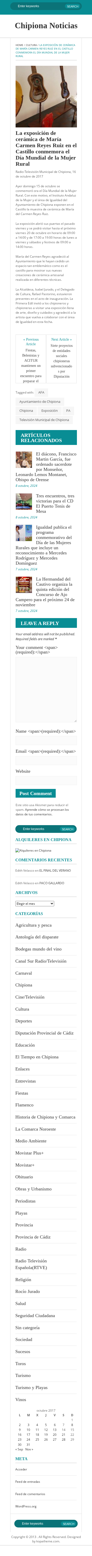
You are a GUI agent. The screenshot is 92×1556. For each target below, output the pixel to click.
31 (28, 1444)
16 (19, 1434)
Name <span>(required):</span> (46, 731)
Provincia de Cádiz (33, 1237)
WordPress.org (26, 1506)
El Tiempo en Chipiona (37, 1056)
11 (37, 1430)
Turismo (23, 1375)
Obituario (24, 1176)
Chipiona (26, 410)
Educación (25, 1045)
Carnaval (23, 973)
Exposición (49, 410)
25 (37, 1439)
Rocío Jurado (27, 1291)
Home (19, 45)
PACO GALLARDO (51, 883)
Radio (20, 1249)
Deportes (23, 1020)
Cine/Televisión (29, 997)
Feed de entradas (27, 1481)
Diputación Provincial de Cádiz (44, 1033)
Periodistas (25, 1201)
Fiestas (21, 1093)
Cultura (31, 45)
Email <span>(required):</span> (46, 751)
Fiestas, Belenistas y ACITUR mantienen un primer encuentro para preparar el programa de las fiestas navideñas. (31, 373)
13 (54, 1430)
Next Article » (61, 339)
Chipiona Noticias (46, 25)
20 (54, 1434)
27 (54, 1439)
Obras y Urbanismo (33, 1188)
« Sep (19, 1449)
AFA (41, 392)
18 (37, 1434)
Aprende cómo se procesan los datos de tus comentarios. (42, 811)
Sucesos (22, 1351)
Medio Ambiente (31, 1140)
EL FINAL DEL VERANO (55, 870)
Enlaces (22, 1069)
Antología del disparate (37, 936)
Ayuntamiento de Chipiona (39, 401)
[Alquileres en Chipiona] (33, 850)
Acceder (21, 1469)
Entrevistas (25, 1081)
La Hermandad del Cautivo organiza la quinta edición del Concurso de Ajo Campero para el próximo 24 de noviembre (45, 591)
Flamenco (24, 1104)
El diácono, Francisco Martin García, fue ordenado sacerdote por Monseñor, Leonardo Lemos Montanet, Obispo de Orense (46, 466)
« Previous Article (31, 342)
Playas (21, 1213)
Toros (20, 1363)
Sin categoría (27, 1327)
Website (23, 771)
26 (46, 1439)
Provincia (24, 1224)
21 (63, 1434)
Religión (23, 1279)
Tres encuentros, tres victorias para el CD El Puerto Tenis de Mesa (55, 503)
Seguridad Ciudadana (35, 1315)
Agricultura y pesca (33, 925)
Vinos (20, 1399)
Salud (20, 1303)
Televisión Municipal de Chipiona (44, 419)
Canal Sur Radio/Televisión (40, 961)
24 (28, 1439)
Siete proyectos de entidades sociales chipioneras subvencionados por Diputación (62, 361)
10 (28, 1430)
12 (46, 1430)
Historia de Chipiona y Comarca (45, 1117)
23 (19, 1439)
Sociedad (23, 1339)
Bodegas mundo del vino (38, 949)
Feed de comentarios (30, 1494)
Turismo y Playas (31, 1387)
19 (46, 1434)
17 (28, 1434)
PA (68, 410)
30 (19, 1444)
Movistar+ (24, 1165)
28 (63, 1439)
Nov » (29, 1449)
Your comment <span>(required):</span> (37, 649)
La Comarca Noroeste (35, 1129)
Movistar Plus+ (29, 1153)
